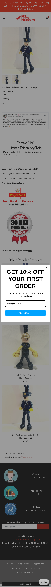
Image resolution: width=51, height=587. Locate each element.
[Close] (47, 267)
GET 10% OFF (25, 313)
